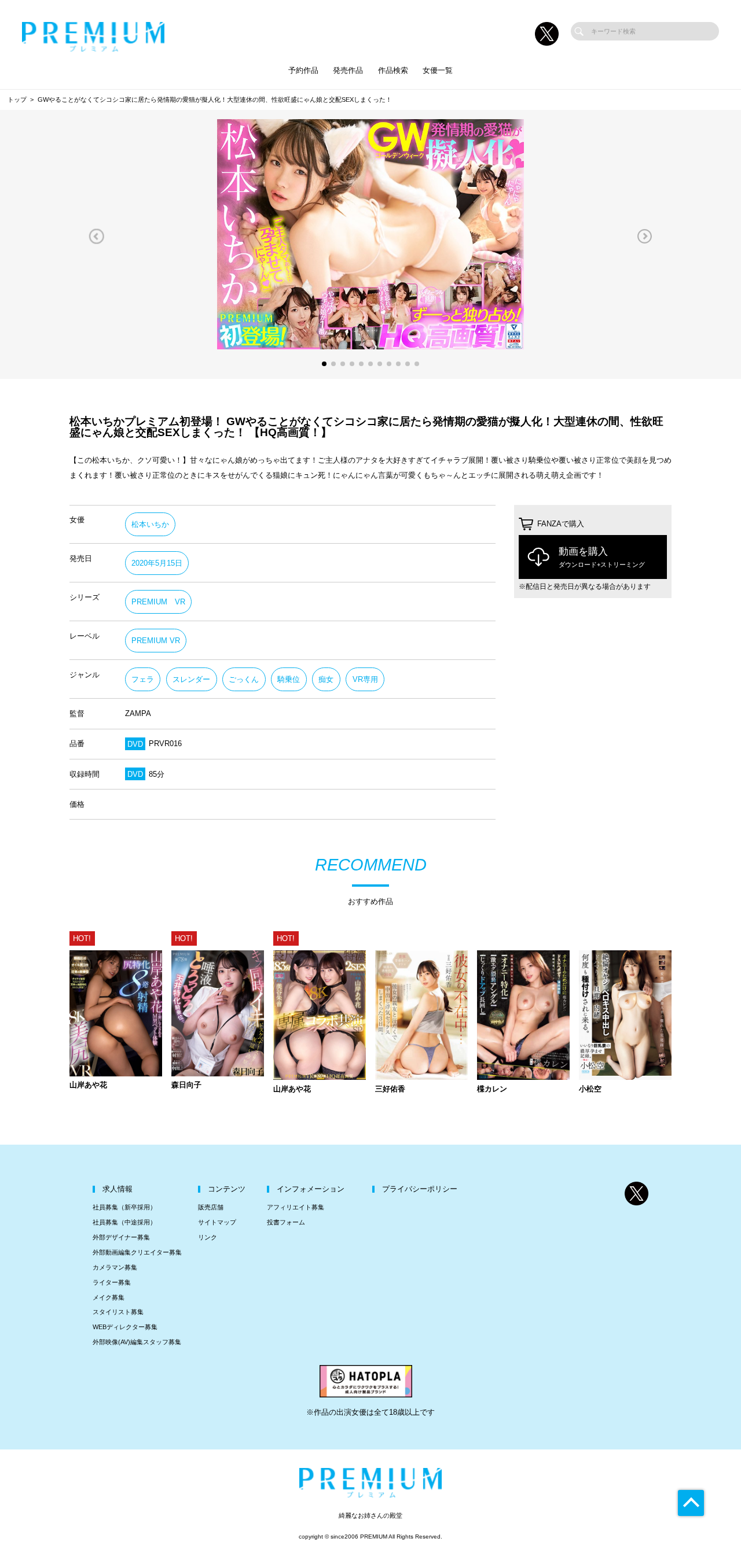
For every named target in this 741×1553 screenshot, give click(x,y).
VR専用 (365, 679)
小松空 (590, 1089)
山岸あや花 (88, 1085)
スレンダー (191, 679)
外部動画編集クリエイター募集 (137, 1252)
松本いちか (150, 524)
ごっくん (244, 679)
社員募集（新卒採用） (124, 1207)
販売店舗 (210, 1207)
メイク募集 (108, 1297)
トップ (17, 99)
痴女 (325, 679)
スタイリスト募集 (118, 1311)
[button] (96, 236)
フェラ (142, 679)
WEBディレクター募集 (125, 1326)
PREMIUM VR (158, 601)
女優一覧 (438, 70)
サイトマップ (217, 1222)
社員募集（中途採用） (124, 1222)
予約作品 (303, 70)
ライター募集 (112, 1282)
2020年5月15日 (156, 563)
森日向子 (186, 1085)
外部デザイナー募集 (121, 1237)
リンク (207, 1237)
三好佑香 (390, 1089)
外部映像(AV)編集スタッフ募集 (137, 1341)
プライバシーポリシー (419, 1189)
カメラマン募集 (115, 1267)
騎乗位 (288, 679)
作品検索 (393, 70)
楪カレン (492, 1089)
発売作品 (348, 70)
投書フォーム (286, 1222)
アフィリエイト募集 (295, 1207)
